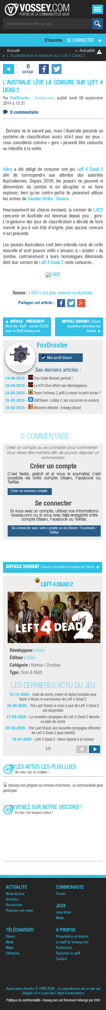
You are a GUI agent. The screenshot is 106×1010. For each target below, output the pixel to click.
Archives (12, 900)
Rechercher (14, 905)
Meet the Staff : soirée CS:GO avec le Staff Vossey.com (27, 326)
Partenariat (64, 948)
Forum (60, 894)
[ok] (97, 23)
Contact (61, 959)
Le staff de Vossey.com (72, 943)
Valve (7, 170)
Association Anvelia (20, 989)
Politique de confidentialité (23, 1000)
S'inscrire (53, 41)
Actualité (87, 51)
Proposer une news (19, 911)
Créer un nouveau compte (29, 491)
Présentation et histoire (72, 937)
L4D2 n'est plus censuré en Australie (60, 293)
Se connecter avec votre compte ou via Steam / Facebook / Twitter (54, 531)
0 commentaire (24, 113)
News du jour (15, 894)
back (8, 69)
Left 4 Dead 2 (90, 170)
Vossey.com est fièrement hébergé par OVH (71, 1000)
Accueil (13, 51)
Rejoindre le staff (68, 954)
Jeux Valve (63, 913)
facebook (44, 69)
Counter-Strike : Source (48, 199)
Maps (10, 948)
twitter (57, 69)
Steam (10, 937)
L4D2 (98, 210)
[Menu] (97, 9)
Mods (60, 918)
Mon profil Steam (59, 358)
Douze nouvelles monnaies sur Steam (81, 326)
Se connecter (80, 41)
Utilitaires (12, 954)
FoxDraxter (52, 346)
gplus (81, 303)
